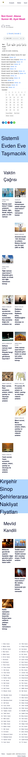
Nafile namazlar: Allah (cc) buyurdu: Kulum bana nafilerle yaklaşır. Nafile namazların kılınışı (6, 619)
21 (14, 100)
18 (21, 97)
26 (14, 102)
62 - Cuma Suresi (5, 705)
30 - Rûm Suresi (23, 670)
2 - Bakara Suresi (5, 646)
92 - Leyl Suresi (23, 734)
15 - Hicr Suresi (5, 680)
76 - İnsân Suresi (5, 742)
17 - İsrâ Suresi (5, 685)
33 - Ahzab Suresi (23, 678)
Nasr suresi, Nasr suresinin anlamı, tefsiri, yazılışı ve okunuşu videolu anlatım (7, 393)
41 (14, 110)
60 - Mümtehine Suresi (6, 700)
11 (16, 95)
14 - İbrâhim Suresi (6, 678)
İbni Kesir (8, 25)
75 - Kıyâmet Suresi (6, 739)
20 (10, 100)
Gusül (25, 3)
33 (21, 105)
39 (6, 110)
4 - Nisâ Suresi (5, 651)
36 (14, 107)
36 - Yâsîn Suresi (23, 685)
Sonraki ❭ (17, 33)
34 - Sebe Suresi (23, 680)
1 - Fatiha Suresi (5, 644)
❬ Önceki (10, 33)
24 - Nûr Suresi (23, 654)
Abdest (19, 3)
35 (10, 107)
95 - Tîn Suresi (23, 742)
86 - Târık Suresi (23, 718)
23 (21, 100)
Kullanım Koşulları (21, 756)
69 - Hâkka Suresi (5, 724)
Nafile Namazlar (7, 343)
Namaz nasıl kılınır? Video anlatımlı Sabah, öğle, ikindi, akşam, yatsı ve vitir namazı (7, 210)
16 (14, 97)
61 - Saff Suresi (5, 703)
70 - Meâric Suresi (5, 726)
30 (10, 105)
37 (18, 107)
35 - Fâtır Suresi (23, 683)
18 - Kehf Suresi (5, 688)
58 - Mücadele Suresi (6, 695)
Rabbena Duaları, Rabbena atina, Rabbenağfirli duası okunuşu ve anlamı (20, 316)
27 (18, 102)
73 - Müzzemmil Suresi (6, 734)
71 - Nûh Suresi (5, 729)
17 (18, 97)
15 (10, 97)
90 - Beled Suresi (23, 729)
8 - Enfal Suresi (5, 662)
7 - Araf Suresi (4, 659)
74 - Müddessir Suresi (6, 737)
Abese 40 (12, 57)
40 (10, 110)
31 (14, 105)
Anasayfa (11, 3)
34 (6, 107)
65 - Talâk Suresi (5, 713)
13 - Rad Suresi (5, 675)
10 (12, 95)
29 (6, 105)
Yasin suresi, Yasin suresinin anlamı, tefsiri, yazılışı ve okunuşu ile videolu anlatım (7, 464)
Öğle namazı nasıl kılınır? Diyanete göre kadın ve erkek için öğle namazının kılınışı (7, 277)
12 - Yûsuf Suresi (5, 672)
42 (18, 110)
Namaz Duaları (19, 307)
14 (6, 97)
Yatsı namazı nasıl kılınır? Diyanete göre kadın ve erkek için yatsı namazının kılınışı (20, 353)
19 (6, 100)
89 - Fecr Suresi (23, 726)
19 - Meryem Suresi (6, 691)
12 (20, 95)
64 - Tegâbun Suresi (6, 710)
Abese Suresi (9, 115)
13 (24, 95)
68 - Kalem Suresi (5, 721)
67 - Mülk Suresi (5, 718)
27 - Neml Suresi (23, 662)
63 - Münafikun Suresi (6, 708)
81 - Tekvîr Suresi (23, 705)
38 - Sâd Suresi (23, 691)
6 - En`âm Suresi (5, 657)
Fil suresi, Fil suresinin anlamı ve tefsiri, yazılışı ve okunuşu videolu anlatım (20, 392)
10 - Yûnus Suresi (5, 667)
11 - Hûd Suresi (5, 670)
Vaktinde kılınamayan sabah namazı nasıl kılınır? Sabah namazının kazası (20, 208)
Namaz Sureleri (19, 234)
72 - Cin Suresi (4, 731)
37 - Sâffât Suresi (23, 688)
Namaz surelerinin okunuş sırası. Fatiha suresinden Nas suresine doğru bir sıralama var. (7, 316)
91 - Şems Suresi (23, 731)
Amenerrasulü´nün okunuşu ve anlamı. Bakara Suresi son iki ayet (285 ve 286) (20, 242)
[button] (11, 3)
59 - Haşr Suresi (5, 697)
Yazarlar (17, 200)
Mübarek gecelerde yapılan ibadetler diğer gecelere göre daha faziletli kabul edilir (7, 556)
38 (21, 107)
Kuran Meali (4, 89)
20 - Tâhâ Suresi (23, 644)
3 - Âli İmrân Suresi (6, 649)
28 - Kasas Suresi (23, 665)
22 (18, 100)
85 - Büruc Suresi (23, 716)
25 (10, 102)
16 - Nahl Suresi (5, 683)
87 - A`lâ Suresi (23, 721)
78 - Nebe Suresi (23, 697)
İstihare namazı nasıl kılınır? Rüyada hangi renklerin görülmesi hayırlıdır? (7, 352)
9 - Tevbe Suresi (5, 665)
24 (6, 102)
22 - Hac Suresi (23, 649)
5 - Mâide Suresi (5, 654)
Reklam (3, 754)
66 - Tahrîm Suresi (5, 716)
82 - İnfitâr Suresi (23, 708)
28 (21, 102)
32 (18, 105)
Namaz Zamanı (22, 754)
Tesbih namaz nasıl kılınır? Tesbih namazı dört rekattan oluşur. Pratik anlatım (20, 554)
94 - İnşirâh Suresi (23, 739)
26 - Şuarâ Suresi (23, 659)
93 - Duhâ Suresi (23, 737)
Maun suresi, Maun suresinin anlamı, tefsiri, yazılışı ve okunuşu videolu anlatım (20, 427)
